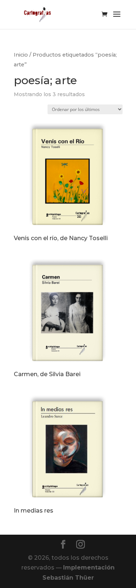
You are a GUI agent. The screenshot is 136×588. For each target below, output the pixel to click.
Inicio (21, 55)
